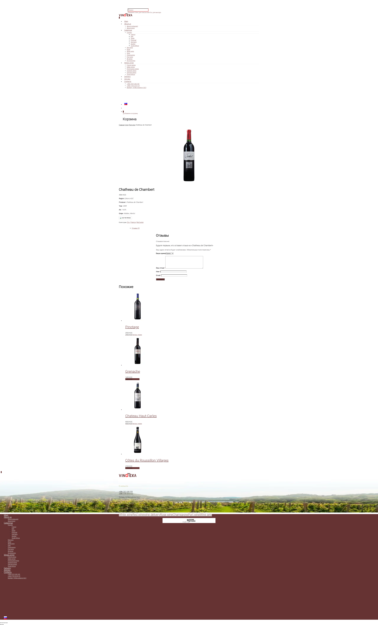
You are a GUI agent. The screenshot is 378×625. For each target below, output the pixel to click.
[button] (132, 379)
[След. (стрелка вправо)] (3, 624)
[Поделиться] (5, 622)
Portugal (133, 40)
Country (129, 32)
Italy (132, 36)
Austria (133, 44)
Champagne (131, 55)
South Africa (131, 74)
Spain (132, 38)
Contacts (127, 81)
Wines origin (129, 63)
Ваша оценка (161, 253)
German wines (131, 72)
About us (127, 24)
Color (127, 125)
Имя (158, 272)
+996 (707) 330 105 (133, 84)
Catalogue (128, 30)
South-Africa (135, 46)
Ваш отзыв (160, 268)
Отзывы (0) (136, 228)
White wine (130, 51)
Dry (128, 222)
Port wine (130, 57)
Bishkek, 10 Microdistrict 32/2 (136, 88)
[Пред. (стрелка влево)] (1, 624)
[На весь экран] (3, 622)
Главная (122, 125)
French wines (131, 65)
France (133, 34)
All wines (129, 59)
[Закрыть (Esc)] (6, 622)
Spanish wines (131, 71)
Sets (128, 53)
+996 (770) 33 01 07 (133, 86)
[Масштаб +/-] (1, 622)
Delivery (127, 77)
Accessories (131, 61)
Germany (134, 42)
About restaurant (132, 26)
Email (158, 275)
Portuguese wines (133, 69)
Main (126, 21)
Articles (127, 79)
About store (131, 28)
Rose (128, 49)
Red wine (130, 47)
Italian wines (131, 67)
